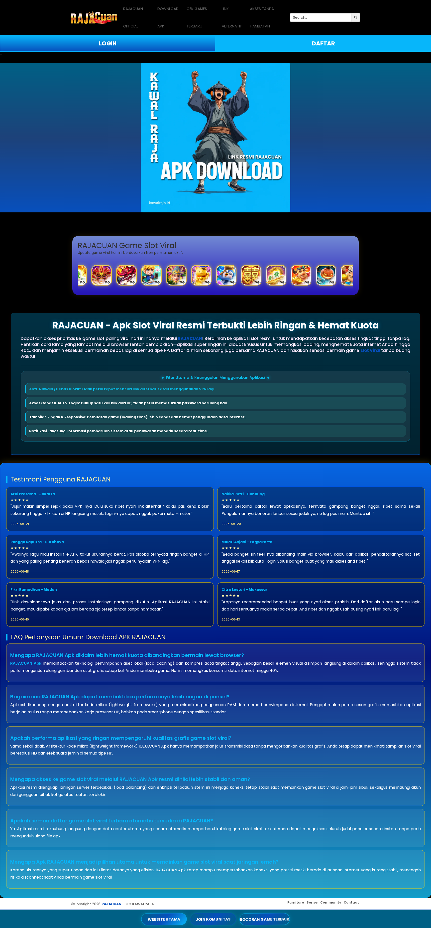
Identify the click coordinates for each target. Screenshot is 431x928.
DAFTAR (323, 43)
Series (312, 902)
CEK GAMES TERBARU (197, 17)
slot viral (370, 350)
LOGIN (107, 43)
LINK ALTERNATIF (232, 17)
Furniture (295, 902)
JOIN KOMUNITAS (213, 919)
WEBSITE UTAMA (164, 919)
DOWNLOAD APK (168, 17)
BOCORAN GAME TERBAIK (264, 919)
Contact (351, 902)
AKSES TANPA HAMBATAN (262, 17)
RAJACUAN (190, 338)
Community (330, 902)
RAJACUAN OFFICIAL (133, 17)
